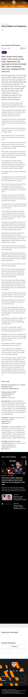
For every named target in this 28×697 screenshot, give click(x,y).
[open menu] (3, 3)
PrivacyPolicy (4, 689)
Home (3, 24)
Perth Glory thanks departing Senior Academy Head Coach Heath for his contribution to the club (13, 481)
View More (23, 457)
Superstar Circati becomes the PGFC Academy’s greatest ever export (20, 507)
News (7, 24)
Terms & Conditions (12, 689)
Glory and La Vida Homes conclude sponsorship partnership (20, 498)
